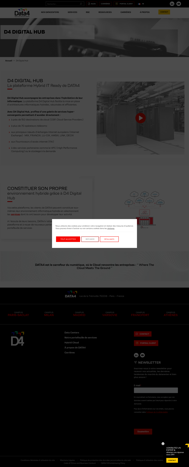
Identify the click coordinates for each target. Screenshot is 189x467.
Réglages (109, 239)
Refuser (90, 239)
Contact (172, 460)
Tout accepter (68, 239)
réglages (110, 228)
